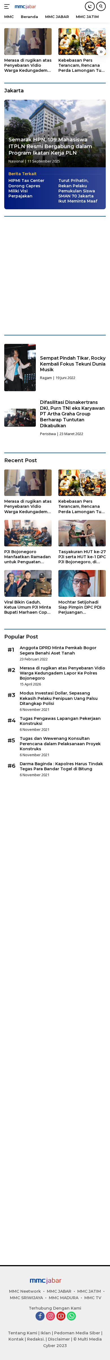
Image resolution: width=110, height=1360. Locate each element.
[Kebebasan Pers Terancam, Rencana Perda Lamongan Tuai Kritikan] (82, 41)
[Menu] (8, 6)
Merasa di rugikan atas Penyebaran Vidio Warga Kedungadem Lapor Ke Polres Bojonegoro (28, 65)
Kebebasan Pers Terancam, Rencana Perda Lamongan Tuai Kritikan (81, 65)
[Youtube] (60, 1316)
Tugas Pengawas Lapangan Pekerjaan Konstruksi (60, 721)
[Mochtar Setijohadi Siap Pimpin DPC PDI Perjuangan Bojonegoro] (82, 583)
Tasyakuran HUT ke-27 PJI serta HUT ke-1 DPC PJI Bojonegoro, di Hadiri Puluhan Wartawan (82, 557)
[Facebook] (40, 1316)
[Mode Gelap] (90, 6)
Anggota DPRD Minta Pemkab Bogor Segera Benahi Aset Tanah (58, 650)
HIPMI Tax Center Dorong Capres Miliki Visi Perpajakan (26, 188)
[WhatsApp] (71, 1316)
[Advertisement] (55, 276)
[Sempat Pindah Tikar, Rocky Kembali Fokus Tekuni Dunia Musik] (20, 367)
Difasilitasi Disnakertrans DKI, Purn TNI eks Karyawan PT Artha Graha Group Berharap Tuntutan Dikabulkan (72, 414)
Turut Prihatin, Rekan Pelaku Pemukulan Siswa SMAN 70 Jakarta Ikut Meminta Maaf (77, 191)
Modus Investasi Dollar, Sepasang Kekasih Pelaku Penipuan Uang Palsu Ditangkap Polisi (59, 698)
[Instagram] (50, 1316)
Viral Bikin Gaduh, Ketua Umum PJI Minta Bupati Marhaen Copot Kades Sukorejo (28, 607)
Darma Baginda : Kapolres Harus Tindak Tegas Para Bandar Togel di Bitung (61, 766)
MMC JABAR (59, 1291)
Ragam (46, 377)
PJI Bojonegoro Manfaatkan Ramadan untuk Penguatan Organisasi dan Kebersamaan (27, 557)
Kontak (16, 1339)
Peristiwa (48, 433)
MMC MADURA (63, 1297)
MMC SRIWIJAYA (26, 1297)
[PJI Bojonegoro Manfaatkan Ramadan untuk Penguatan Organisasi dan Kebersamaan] (28, 533)
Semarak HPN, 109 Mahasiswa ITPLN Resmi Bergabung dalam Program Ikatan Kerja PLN (50, 146)
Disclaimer (59, 1339)
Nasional (16, 161)
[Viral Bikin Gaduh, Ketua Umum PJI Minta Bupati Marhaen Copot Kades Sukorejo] (28, 583)
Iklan (46, 1332)
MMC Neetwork (25, 1291)
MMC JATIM (89, 1291)
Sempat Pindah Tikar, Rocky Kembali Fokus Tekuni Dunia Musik (72, 364)
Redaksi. (36, 1339)
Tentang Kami (22, 1332)
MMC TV (92, 1297)
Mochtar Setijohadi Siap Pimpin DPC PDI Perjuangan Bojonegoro (79, 607)
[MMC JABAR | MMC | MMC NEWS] (31, 6)
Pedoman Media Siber (77, 1332)
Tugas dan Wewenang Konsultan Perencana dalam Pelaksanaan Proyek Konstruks (60, 743)
